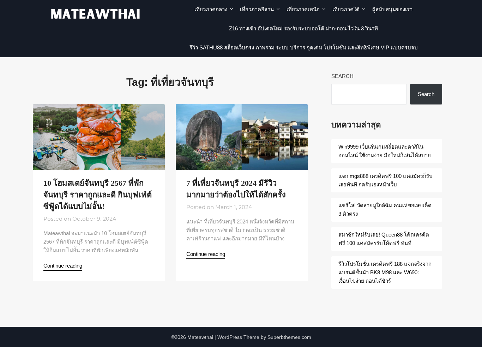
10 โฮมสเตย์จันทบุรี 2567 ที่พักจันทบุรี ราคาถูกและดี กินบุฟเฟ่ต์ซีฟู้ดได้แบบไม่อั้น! (97, 195)
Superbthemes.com (289, 337)
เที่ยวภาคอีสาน (257, 9)
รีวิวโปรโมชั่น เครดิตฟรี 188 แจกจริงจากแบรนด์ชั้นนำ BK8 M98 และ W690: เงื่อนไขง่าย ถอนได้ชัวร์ (385, 272)
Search (342, 76)
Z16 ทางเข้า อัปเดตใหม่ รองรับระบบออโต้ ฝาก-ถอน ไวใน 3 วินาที (303, 28)
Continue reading (62, 266)
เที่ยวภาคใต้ (346, 9)
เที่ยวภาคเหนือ (303, 9)
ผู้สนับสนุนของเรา (392, 9)
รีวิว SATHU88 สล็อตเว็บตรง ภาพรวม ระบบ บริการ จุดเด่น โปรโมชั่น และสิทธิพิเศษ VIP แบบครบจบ (303, 47)
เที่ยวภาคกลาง (210, 9)
